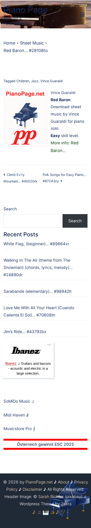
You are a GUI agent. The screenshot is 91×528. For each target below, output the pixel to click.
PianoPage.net (39, 482)
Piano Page (26, 9)
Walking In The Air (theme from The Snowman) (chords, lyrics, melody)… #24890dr (38, 267)
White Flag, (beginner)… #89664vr (36, 243)
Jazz (34, 81)
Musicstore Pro (18, 428)
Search (10, 208)
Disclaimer (32, 489)
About (63, 482)
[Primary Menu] (82, 15)
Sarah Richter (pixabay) (60, 496)
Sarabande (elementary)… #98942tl (37, 291)
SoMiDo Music (18, 401)
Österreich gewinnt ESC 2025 (45, 444)
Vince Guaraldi (51, 81)
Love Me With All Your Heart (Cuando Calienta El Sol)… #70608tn (39, 311)
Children (22, 81)
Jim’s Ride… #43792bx (25, 331)
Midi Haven (15, 415)
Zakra (66, 503)
